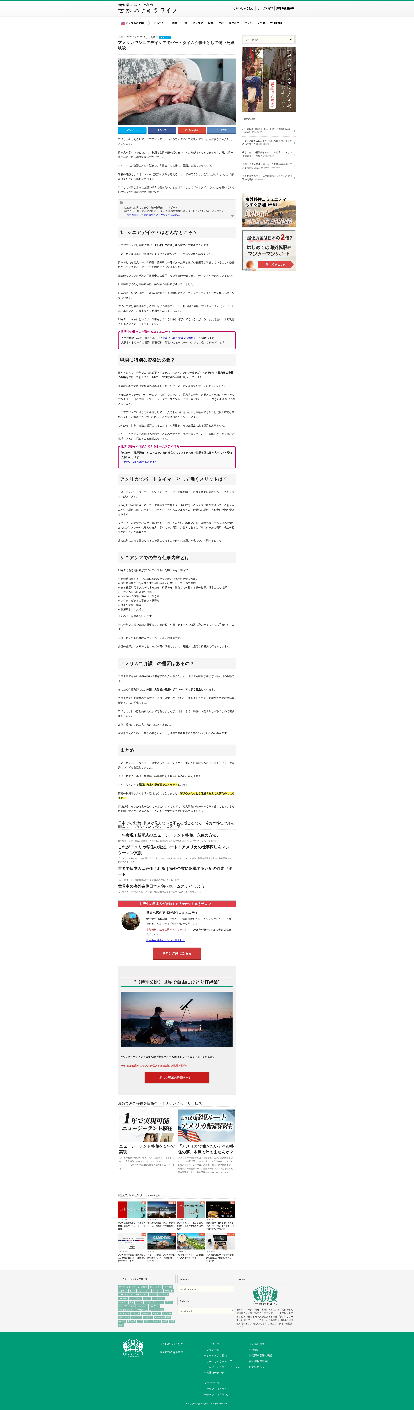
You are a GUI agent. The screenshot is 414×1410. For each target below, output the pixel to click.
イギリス (168, 1287)
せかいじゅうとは (243, 8)
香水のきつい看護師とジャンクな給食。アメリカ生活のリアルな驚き (267, 154)
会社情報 (254, 1349)
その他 (261, 23)
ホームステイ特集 (216, 1355)
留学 (210, 23)
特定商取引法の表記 (260, 1355)
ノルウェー (142, 1306)
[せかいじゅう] (265, 1296)
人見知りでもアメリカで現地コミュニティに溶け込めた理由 (267, 178)
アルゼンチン (155, 1287)
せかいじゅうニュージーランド (224, 1367)
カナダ (153, 1294)
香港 (121, 1325)
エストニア (157, 1291)
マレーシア (136, 1317)
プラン (248, 23)
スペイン (123, 1302)
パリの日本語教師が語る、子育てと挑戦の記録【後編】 (266, 131)
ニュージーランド (127, 1306)
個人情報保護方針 (259, 1361)
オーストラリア (126, 1294)
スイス (147, 1298)
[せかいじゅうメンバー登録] (269, 110)
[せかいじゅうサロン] (269, 226)
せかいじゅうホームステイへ (140, 461)
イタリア (123, 1291)
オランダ (169, 1291)
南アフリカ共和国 (152, 1321)
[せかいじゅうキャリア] (269, 269)
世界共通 (131, 1321)
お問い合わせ (257, 1367)
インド (132, 1291)
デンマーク (150, 1302)
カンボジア (163, 1294)
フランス (135, 1314)
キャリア (198, 23)
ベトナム (156, 1314)
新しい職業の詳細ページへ (176, 1077)
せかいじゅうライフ (218, 1388)
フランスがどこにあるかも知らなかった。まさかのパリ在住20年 (267, 142)
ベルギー (167, 1314)
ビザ (184, 23)
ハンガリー (154, 1306)
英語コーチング (215, 1372)
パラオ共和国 (141, 1310)
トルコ (160, 1302)
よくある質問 (257, 1344)
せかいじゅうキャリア (219, 1361)
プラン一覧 (212, 1349)
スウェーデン (158, 1298)
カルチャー (160, 23)
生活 (221, 23)
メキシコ (148, 1317)
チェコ (139, 1302)
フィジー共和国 (156, 1310)
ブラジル (146, 1314)
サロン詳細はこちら (176, 953)
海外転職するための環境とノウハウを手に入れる (153, 214)
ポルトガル (124, 1317)
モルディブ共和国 (162, 1317)
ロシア (122, 1321)
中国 (140, 1321)
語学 (174, 23)
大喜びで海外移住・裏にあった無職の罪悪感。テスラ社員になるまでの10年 (267, 166)
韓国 (172, 1321)
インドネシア (144, 1291)
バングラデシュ (126, 1310)
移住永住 (234, 23)
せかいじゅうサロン (218, 1394)
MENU (278, 23)
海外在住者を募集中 (171, 1352)
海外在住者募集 (285, 8)
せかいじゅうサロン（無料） (179, 338)
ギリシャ (123, 1298)
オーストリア (141, 1294)
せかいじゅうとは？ (171, 1344)
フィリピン (124, 1314)
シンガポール (135, 1298)
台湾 (165, 1321)
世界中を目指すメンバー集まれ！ (165, 940)
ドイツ (169, 1302)
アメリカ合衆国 (134, 23)
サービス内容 (265, 8)
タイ (131, 1302)
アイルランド (125, 1287)
